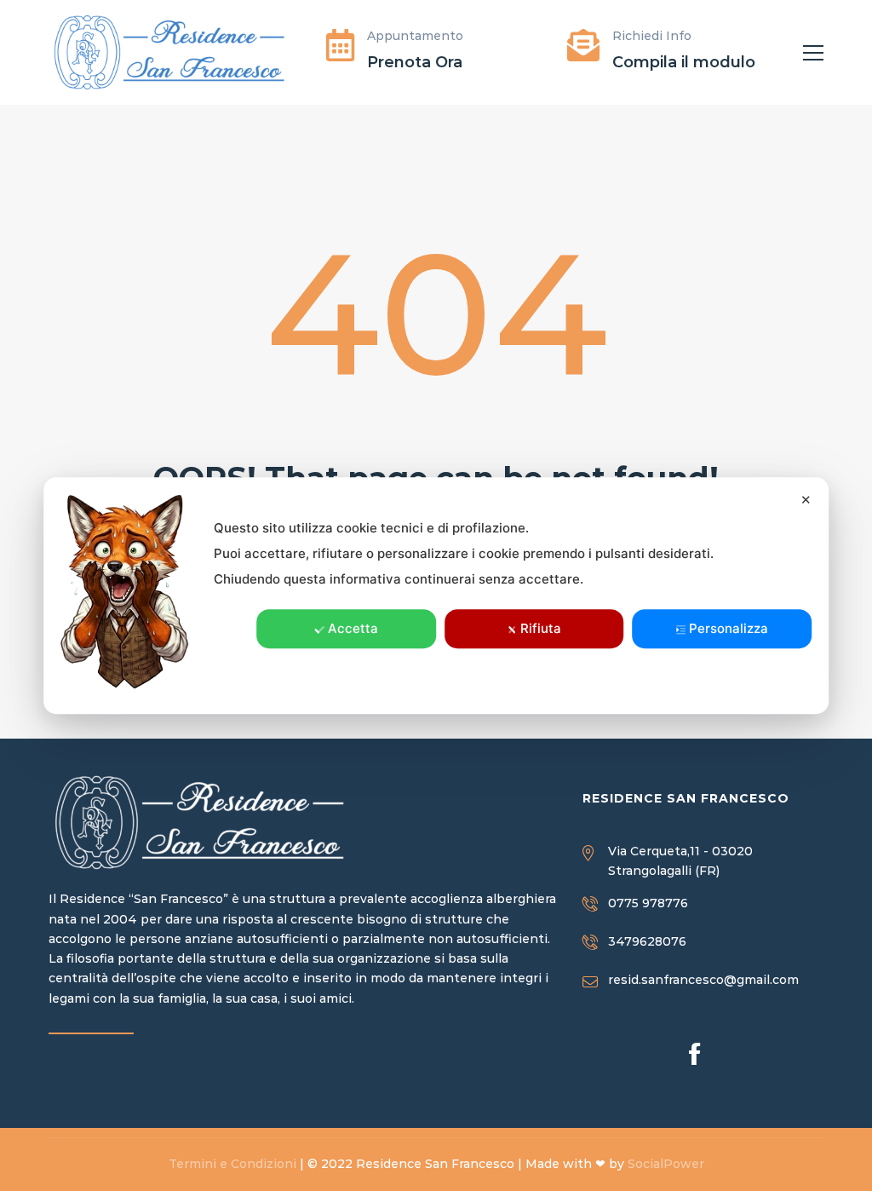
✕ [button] (806, 500)
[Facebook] (694, 1053)
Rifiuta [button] (540, 628)
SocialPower (666, 1163)
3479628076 (647, 941)
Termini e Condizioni (232, 1163)
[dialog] (436, 595)
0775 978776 (648, 903)
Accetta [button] (353, 628)
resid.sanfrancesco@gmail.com (703, 979)
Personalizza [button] (728, 628)
